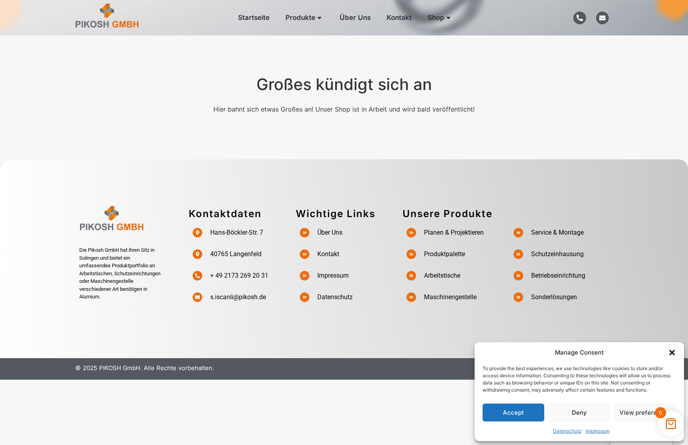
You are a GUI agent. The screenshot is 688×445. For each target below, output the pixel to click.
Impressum (598, 431)
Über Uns (355, 18)
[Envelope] (602, 18)
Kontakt (399, 18)
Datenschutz (567, 431)
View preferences (645, 412)
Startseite (254, 18)
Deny (579, 412)
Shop (436, 18)
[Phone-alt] (579, 18)
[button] (672, 353)
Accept (513, 412)
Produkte (300, 18)
